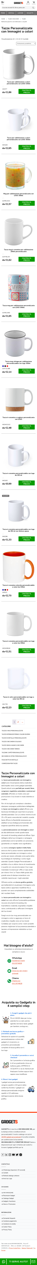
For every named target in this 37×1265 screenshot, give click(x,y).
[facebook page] (2, 1154)
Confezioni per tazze (10, 763)
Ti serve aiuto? (18, 1262)
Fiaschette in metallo (10, 760)
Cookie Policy (7, 1227)
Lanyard (20, 13)
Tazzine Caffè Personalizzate (13, 752)
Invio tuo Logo (7, 1179)
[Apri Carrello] (34, 2)
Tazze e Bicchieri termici (11, 749)
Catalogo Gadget (8, 1198)
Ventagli (11, 13)
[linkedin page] (6, 1154)
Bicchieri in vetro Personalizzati (14, 756)
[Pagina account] (28, 2)
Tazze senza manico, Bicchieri (13, 745)
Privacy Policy (7, 1230)
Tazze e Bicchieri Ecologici (11, 741)
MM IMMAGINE (8, 1193)
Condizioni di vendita (9, 1224)
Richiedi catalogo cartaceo (11, 1176)
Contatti (5, 1173)
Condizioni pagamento (10, 1221)
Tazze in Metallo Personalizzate (14, 738)
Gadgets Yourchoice (9, 1201)
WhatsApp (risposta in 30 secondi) (14, 1170)
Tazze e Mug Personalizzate (12, 731)
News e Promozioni (9, 1204)
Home (3, 19)
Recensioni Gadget (9, 1196)
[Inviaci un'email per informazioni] (33, 1261)
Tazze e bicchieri (13, 19)
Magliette (30, 13)
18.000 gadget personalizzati (11, 1137)
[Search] (33, 8)
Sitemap (24, 1248)
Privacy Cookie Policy (15, 1248)
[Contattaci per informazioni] (3, 1261)
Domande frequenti (9, 1218)
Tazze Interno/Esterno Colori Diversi (16, 734)
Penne (3, 13)
